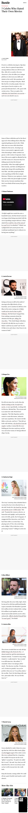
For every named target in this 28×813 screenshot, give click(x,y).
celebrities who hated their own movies (13, 93)
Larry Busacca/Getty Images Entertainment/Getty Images (27, 44)
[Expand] (20, 798)
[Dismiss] (25, 798)
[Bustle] (6, 2)
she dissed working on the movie (13, 404)
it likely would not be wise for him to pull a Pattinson (13, 311)
